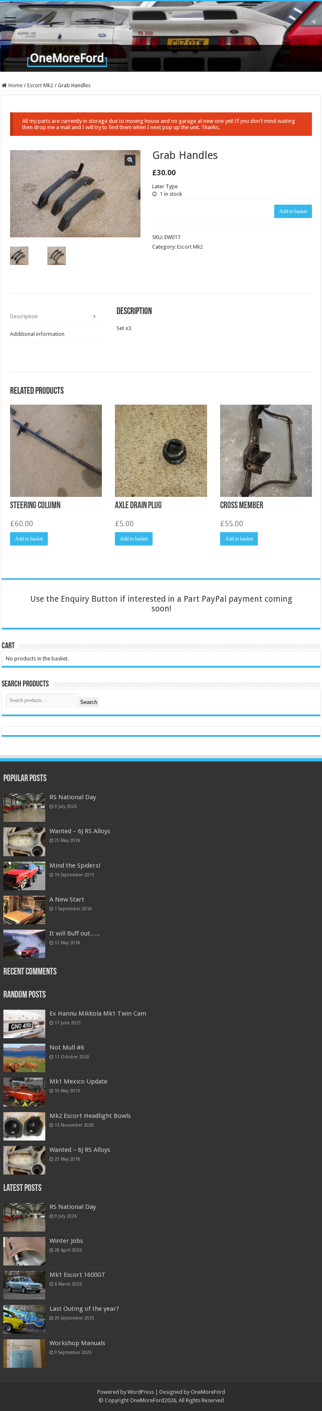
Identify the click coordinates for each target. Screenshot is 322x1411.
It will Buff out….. (74, 933)
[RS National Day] (24, 807)
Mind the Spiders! (75, 865)
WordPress (140, 1392)
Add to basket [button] (29, 539)
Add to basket (293, 211)
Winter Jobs (66, 1241)
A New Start (66, 899)
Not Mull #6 (66, 1047)
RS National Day (72, 797)
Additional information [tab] (37, 334)
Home (15, 85)
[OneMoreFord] (161, 36)
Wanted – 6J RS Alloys (79, 831)
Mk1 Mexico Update (78, 1081)
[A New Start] (24, 910)
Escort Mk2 (40, 85)
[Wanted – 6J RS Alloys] (24, 841)
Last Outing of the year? (84, 1308)
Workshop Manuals (77, 1343)
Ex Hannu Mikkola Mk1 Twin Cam (97, 1013)
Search (88, 702)
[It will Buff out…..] (24, 944)
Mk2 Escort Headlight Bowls (90, 1116)
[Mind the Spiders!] (24, 876)
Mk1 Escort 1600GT (77, 1274)
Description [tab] (24, 316)
